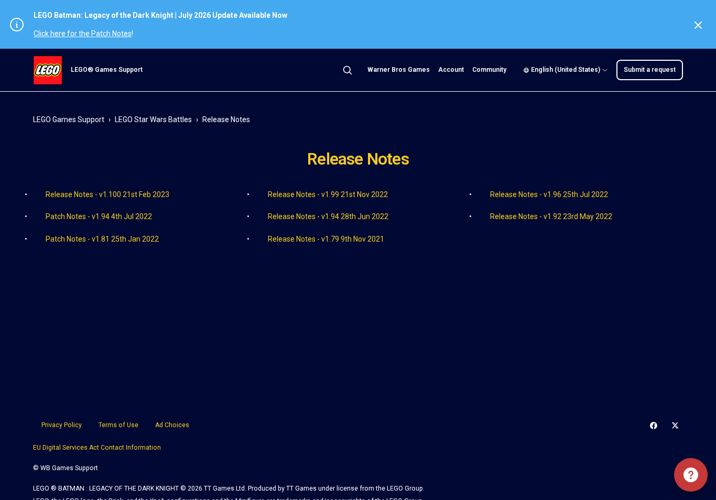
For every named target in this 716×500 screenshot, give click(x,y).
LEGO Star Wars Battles (153, 119)
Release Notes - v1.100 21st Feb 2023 (107, 194)
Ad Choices (172, 425)
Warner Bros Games (398, 69)
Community (489, 69)
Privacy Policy (61, 425)
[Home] (47, 70)
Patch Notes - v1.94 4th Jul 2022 (99, 216)
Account (451, 69)
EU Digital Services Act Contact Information (97, 447)
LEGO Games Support (68, 119)
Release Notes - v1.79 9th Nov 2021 (326, 239)
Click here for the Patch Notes (83, 33)
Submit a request (650, 69)
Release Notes (226, 119)
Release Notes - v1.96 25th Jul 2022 (549, 194)
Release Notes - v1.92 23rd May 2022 (551, 216)
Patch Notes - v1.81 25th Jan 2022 (102, 239)
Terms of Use (118, 425)
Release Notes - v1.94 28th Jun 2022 (328, 216)
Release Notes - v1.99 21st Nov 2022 (328, 194)
